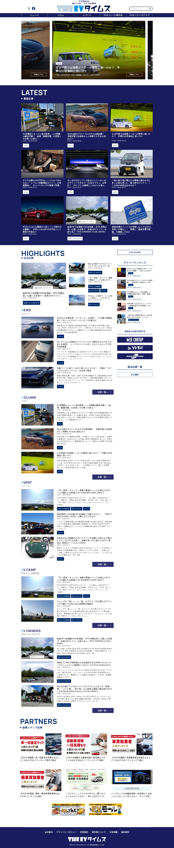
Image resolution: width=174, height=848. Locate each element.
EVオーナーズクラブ (139, 15)
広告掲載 (114, 832)
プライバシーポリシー (66, 832)
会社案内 (49, 832)
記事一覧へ (103, 392)
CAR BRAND (135, 252)
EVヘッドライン (94, 290)
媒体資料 (125, 832)
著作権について (99, 832)
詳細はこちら (27, 74)
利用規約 (84, 832)
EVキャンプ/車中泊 (113, 15)
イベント (87, 15)
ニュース (34, 15)
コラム (61, 15)
